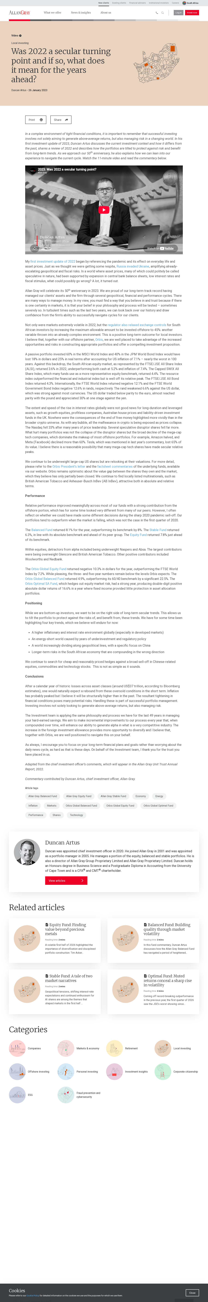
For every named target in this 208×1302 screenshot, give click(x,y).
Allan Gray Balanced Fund (42, 796)
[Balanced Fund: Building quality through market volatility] (125, 938)
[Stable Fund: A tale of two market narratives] (27, 989)
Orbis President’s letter (68, 466)
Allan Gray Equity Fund (78, 796)
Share (57, 120)
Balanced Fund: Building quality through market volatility (167, 929)
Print (32, 120)
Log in (179, 12)
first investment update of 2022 (52, 261)
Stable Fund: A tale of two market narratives (68, 978)
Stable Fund (158, 530)
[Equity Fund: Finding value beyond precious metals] (27, 938)
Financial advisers (137, 3)
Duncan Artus (18, 90)
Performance (35, 815)
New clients (103, 3)
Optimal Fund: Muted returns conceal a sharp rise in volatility (168, 980)
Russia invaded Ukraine (133, 266)
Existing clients (119, 3)
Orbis (99, 340)
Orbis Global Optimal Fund (158, 805)
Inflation (33, 805)
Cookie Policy (32, 1295)
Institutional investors (159, 3)
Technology (76, 815)
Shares (57, 815)
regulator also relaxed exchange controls (137, 325)
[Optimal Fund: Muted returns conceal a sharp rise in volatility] (125, 989)
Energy (159, 796)
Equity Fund (138, 535)
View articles (57, 880)
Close (192, 1292)
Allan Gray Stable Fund (113, 796)
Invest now (192, 12)
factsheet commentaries (115, 466)
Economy (141, 796)
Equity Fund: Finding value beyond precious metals (65, 929)
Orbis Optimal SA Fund (41, 584)
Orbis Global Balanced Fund (44, 579)
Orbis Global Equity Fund (48, 569)
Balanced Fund (41, 530)
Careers (175, 3)
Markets (51, 805)
